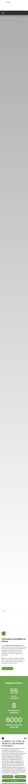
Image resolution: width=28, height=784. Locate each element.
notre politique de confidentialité (10, 773)
